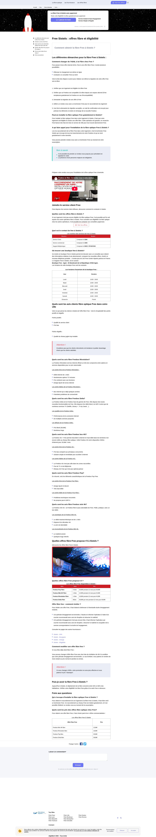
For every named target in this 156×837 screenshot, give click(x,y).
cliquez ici (96, 769)
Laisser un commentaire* (57, 752)
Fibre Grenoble (68, 820)
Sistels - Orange (59, 640)
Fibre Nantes (82, 815)
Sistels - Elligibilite (59, 642)
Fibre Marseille (53, 819)
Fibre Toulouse (53, 820)
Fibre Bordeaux (68, 817)
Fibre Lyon (52, 817)
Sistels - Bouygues (60, 637)
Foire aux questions (39, 55)
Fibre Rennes (82, 817)
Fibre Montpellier (68, 819)
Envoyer (78, 765)
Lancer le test (65, 20)
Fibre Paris (52, 815)
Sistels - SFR (58, 634)
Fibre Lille (66, 815)
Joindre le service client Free (41, 41)
